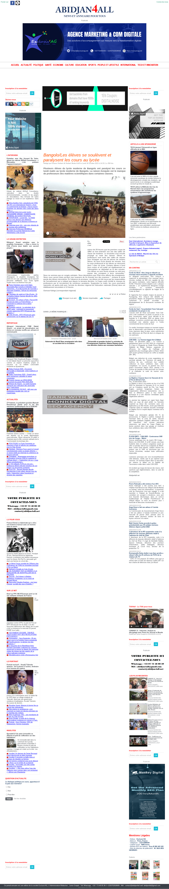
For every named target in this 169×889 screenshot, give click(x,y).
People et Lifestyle (109, 65)
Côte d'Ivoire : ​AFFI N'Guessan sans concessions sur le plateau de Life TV (21, 315)
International (128, 65)
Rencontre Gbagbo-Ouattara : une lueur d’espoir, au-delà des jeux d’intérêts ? (22, 583)
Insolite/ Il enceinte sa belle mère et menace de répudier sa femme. (21, 758)
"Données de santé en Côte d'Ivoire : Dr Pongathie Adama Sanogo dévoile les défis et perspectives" (22, 296)
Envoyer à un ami (69, 298)
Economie (58, 65)
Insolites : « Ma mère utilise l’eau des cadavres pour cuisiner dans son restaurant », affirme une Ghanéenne (22, 770)
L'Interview (12, 155)
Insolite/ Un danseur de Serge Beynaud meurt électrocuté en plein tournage (22, 754)
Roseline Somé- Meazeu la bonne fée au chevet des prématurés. (22, 706)
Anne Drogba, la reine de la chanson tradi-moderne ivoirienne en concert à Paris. (22, 719)
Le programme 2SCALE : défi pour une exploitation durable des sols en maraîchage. (22, 391)
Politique (38, 65)
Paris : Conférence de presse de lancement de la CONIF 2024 (155, 729)
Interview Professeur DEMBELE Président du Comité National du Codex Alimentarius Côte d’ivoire (21, 231)
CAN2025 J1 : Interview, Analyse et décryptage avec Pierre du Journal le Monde (146, 623)
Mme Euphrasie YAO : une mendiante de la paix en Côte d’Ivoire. (22, 715)
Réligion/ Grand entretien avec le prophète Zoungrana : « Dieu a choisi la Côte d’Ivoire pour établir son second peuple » (23, 245)
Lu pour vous (13, 520)
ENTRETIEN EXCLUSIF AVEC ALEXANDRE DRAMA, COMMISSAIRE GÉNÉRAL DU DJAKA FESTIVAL (21, 214)
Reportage (12, 323)
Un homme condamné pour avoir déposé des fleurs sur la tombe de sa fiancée (22, 762)
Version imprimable (90, 298)
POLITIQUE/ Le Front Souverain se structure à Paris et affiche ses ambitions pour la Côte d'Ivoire (21, 445)
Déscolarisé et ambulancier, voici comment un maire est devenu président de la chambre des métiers (22, 711)
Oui (9, 787)
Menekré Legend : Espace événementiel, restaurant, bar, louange (144, 241)
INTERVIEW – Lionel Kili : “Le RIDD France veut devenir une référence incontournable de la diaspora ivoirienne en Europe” (22, 220)
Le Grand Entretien (16, 239)
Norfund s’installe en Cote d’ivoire (21, 569)
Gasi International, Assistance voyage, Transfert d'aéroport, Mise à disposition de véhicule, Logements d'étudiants (145, 234)
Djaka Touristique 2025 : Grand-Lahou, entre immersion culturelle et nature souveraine (21, 376)
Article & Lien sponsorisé (143, 136)
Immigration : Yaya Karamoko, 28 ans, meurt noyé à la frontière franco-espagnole (22, 639)
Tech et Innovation (147, 65)
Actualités (12, 399)
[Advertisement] (62, 75)
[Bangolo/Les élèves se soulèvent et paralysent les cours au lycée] (84, 177)
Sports (92, 65)
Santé (48, 65)
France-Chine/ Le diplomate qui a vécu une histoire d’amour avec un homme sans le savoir (21, 524)
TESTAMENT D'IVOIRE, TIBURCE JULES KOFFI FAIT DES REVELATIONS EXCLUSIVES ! (22, 634)
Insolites (11, 730)
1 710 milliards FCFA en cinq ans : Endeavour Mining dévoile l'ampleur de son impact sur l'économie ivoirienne (22, 466)
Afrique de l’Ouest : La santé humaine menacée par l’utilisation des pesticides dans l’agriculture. (21, 385)
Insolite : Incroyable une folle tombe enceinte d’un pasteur (21, 765)
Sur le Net (12, 591)
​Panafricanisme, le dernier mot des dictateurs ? (20, 643)
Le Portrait (12, 661)
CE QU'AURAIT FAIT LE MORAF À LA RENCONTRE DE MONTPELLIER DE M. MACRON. (22, 573)
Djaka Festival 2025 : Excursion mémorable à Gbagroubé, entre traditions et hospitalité (22, 371)
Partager (107, 298)
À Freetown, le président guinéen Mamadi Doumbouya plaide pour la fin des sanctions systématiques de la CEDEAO (23, 404)
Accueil (15, 65)
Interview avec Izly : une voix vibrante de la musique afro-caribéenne (22, 226)
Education (81, 65)
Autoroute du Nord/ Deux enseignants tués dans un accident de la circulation (63, 342)
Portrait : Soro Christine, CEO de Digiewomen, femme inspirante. (20, 723)
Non (9, 791)
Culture (69, 65)
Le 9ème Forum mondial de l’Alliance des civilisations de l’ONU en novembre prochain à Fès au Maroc (23, 565)
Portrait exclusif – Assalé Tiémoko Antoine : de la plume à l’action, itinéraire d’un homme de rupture (22, 666)
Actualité (26, 65)
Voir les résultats (20, 798)
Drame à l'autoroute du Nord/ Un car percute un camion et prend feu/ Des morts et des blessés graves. (155, 684)
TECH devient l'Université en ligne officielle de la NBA (143, 140)
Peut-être (11, 794)
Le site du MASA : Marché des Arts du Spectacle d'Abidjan (143, 246)
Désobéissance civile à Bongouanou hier (23, 655)
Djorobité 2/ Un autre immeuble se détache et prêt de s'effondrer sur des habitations (21, 735)
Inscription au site (84, 879)
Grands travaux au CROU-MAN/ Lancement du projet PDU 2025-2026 (20, 381)
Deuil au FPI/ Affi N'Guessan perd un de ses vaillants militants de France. (22, 595)
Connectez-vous (162, 2)
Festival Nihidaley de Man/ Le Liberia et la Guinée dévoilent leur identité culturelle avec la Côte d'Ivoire (155, 698)
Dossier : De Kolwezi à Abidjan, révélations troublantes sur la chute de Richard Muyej (20, 578)
